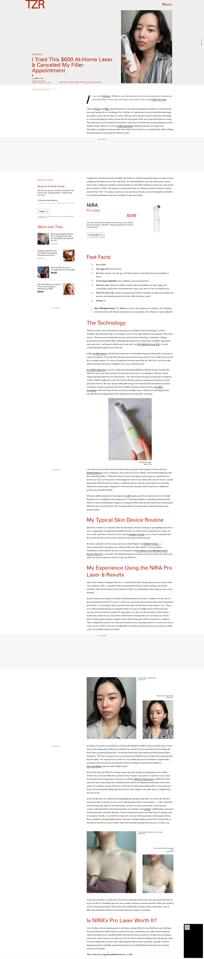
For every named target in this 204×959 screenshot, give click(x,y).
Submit (42, 211)
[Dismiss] (200, 926)
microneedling (94, 766)
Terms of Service (69, 216)
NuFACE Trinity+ (151, 543)
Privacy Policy (43, 217)
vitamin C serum (136, 534)
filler (107, 108)
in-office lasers (100, 353)
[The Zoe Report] (35, 4)
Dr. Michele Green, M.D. (149, 344)
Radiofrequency (94, 472)
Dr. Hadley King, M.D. (96, 369)
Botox (98, 108)
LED (128, 496)
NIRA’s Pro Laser (159, 99)
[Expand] (186, 926)
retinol (147, 809)
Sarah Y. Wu (38, 78)
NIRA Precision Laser (144, 779)
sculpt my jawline (125, 126)
